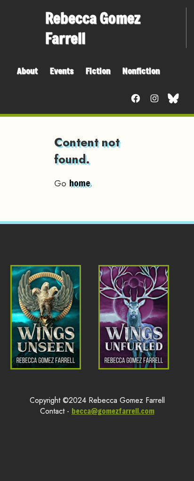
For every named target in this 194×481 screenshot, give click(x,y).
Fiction (98, 70)
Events (61, 70)
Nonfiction (141, 70)
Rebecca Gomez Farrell (93, 28)
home (79, 183)
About (27, 70)
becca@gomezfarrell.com (113, 411)
